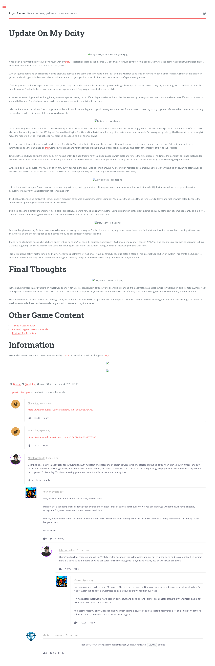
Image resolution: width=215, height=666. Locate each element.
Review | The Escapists (24, 333)
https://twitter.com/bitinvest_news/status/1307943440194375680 (62, 437)
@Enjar (66, 355)
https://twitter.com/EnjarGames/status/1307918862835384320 (60, 409)
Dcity (67, 61)
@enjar (47, 491)
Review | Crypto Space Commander (30, 329)
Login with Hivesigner (20, 392)
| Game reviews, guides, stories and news (43, 13)
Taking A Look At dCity (23, 325)
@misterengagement (54, 635)
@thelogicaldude (36, 457)
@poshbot (33, 402)
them (47, 147)
